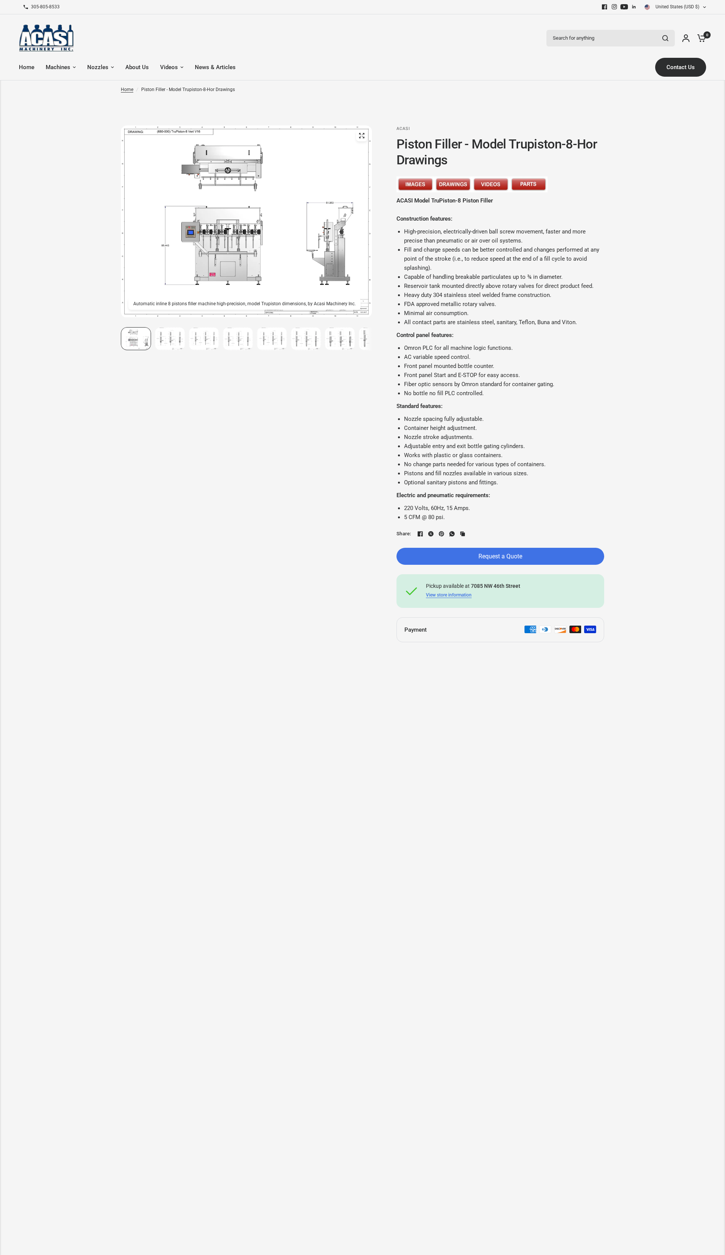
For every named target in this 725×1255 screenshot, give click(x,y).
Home (127, 89)
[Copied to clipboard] (462, 533)
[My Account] (686, 38)
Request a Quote (500, 556)
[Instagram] (614, 7)
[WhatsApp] (452, 533)
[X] (430, 533)
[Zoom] (361, 135)
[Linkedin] (634, 7)
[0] (699, 38)
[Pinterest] (441, 533)
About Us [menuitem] (137, 67)
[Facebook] (604, 7)
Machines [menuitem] (58, 67)
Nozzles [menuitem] (97, 67)
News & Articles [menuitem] (215, 67)
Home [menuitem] (26, 67)
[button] (136, 338)
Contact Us (680, 67)
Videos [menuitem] (169, 67)
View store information (449, 595)
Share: (403, 533)
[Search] (665, 38)
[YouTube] (624, 7)
